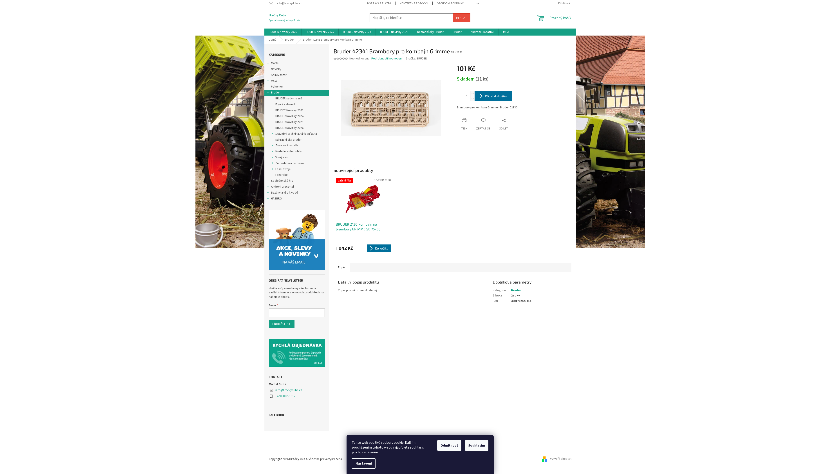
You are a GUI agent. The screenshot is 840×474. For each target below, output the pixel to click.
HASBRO (276, 198)
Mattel (275, 63)
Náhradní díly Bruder (288, 140)
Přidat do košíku (496, 96)
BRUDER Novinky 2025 (289, 122)
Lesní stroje (283, 169)
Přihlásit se (281, 324)
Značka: (416, 58)
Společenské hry (282, 181)
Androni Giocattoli (282, 187)
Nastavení (364, 463)
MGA (274, 81)
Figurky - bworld (285, 104)
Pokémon (277, 86)
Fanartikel (281, 175)
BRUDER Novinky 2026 (289, 128)
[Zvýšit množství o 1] (472, 93)
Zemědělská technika (289, 163)
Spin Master (279, 75)
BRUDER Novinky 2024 (289, 116)
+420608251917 (285, 396)
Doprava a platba (379, 3)
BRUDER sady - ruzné (288, 98)
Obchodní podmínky (450, 3)
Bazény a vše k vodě (284, 192)
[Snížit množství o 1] (472, 98)
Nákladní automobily (288, 151)
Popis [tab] (341, 267)
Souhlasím (476, 445)
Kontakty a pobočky (414, 3)
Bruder (275, 92)
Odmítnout (449, 445)
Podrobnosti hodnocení (386, 59)
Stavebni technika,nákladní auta (296, 134)
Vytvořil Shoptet (560, 459)
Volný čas (281, 157)
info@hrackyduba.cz (288, 390)
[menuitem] (282, 32)
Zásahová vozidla (286, 145)
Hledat (461, 18)
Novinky (276, 69)
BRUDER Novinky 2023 (289, 110)
